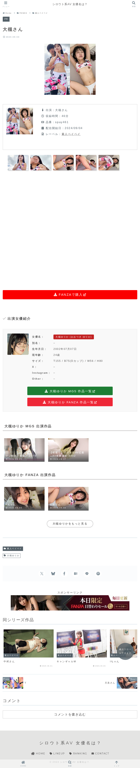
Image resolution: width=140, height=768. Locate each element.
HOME (40, 753)
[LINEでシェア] (86, 573)
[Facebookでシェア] (64, 573)
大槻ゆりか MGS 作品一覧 (70, 391)
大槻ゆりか (13, 555)
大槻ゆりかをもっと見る (70, 523)
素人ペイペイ (71, 134)
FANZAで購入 (70, 294)
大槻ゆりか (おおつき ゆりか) (73, 337)
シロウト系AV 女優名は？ (70, 4)
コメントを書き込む (70, 714)
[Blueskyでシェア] (53, 573)
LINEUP (58, 753)
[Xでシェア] (41, 573)
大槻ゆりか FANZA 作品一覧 (70, 402)
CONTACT (101, 753)
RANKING (79, 753)
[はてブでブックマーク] (75, 573)
